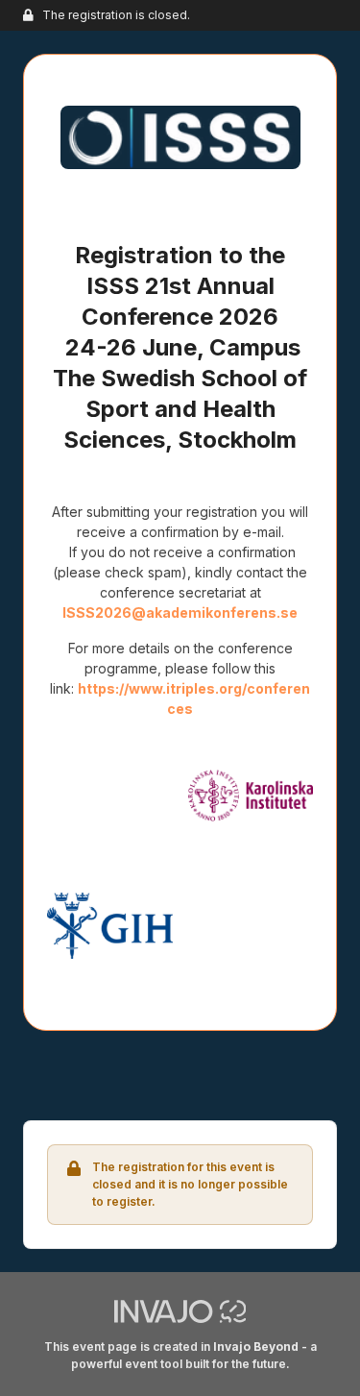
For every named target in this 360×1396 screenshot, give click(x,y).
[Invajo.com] (180, 1310)
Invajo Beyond (256, 1346)
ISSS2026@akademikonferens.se (180, 612)
